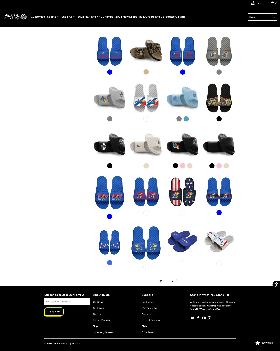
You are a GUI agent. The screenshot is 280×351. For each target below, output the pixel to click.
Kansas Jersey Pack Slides (109, 241)
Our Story (98, 302)
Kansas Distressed (219, 191)
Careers (97, 314)
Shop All (66, 16)
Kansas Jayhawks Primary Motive (182, 144)
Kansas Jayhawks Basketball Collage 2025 (109, 193)
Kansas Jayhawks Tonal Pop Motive (146, 144)
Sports (52, 16)
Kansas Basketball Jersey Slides (219, 241)
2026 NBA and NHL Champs (95, 16)
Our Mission (99, 308)
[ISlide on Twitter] (192, 318)
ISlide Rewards (149, 332)
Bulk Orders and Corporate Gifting (162, 16)
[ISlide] (15, 17)
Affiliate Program (102, 320)
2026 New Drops (126, 16)
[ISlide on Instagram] (209, 318)
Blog (95, 326)
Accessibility (148, 314)
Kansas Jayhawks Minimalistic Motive (219, 144)
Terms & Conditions (152, 320)
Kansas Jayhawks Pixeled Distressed (219, 50)
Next (172, 281)
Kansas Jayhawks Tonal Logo (182, 97)
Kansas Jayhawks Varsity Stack (109, 144)
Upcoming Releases (103, 332)
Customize (38, 16)
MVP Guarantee (150, 308)
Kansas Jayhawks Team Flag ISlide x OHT (182, 50)
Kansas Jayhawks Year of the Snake (146, 191)
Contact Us (148, 302)
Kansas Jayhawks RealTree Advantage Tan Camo (146, 50)
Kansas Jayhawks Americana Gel (182, 191)
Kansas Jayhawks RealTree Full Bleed (219, 97)
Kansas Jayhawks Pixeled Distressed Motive (109, 97)
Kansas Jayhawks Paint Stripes (146, 97)
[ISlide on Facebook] (198, 318)
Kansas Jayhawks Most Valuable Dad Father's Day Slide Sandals (109, 50)
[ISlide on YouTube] (203, 318)
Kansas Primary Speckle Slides (146, 243)
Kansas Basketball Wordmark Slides (182, 241)
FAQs (144, 326)
